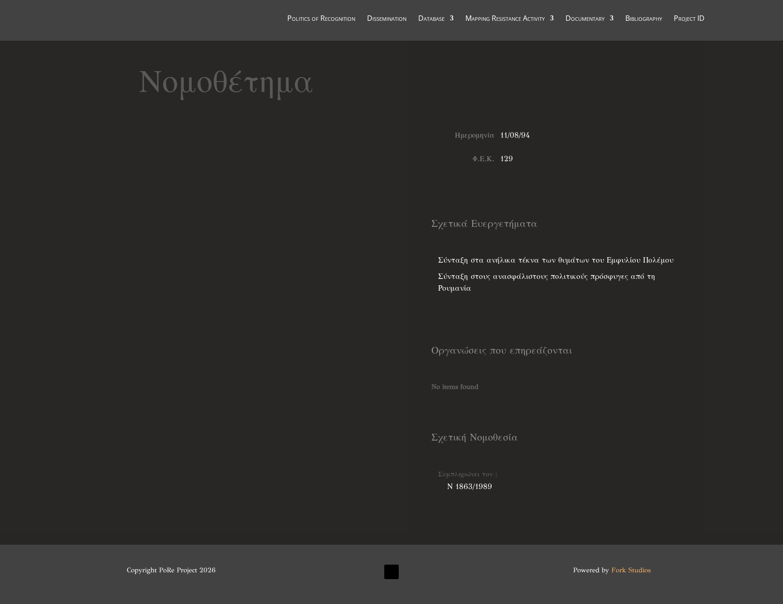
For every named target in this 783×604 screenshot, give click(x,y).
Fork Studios (631, 570)
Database (431, 19)
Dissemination (386, 19)
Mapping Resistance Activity (505, 19)
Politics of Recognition (321, 19)
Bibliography (643, 19)
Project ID (689, 19)
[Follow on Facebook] (391, 572)
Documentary (585, 19)
